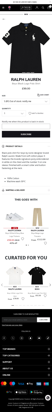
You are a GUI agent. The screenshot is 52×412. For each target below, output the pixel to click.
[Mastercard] (4, 384)
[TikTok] (48, 337)
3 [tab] (20, 306)
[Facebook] (4, 337)
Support (7, 362)
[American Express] (38, 384)
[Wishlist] (22, 239)
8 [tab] (39, 306)
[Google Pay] (9, 392)
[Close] (50, 1)
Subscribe (43, 320)
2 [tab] (16, 306)
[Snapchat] (30, 337)
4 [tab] (24, 306)
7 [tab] (35, 306)
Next (50, 285)
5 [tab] (28, 306)
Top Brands (9, 349)
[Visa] (21, 384)
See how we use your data (12, 325)
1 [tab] (12, 306)
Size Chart (44, 95)
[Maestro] (12, 384)
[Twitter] (13, 337)
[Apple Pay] (30, 384)
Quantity (6, 108)
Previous (2, 285)
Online (6, 375)
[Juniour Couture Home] (26, 7)
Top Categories (11, 355)
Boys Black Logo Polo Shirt (37, 293)
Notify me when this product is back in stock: (23, 121)
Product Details (14, 146)
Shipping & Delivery (15, 190)
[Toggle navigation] (3, 7)
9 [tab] (43, 306)
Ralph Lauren (26, 79)
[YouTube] (39, 337)
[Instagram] (21, 337)
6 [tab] (31, 306)
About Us (8, 368)
